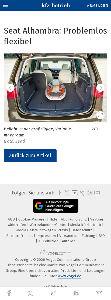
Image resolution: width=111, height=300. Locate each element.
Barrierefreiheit (20, 235)
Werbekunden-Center (49, 224)
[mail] (99, 293)
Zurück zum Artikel (30, 155)
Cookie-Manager (32, 219)
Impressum (46, 235)
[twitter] (31, 293)
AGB (12, 219)
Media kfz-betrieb (86, 224)
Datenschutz (82, 230)
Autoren (68, 241)
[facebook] (10, 293)
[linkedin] (77, 293)
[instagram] (96, 193)
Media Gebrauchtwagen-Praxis (42, 230)
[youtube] (74, 192)
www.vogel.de (69, 276)
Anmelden (97, 5)
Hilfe (54, 219)
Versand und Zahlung (77, 235)
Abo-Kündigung (74, 219)
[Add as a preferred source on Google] (55, 206)
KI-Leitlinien (49, 241)
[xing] (54, 293)
